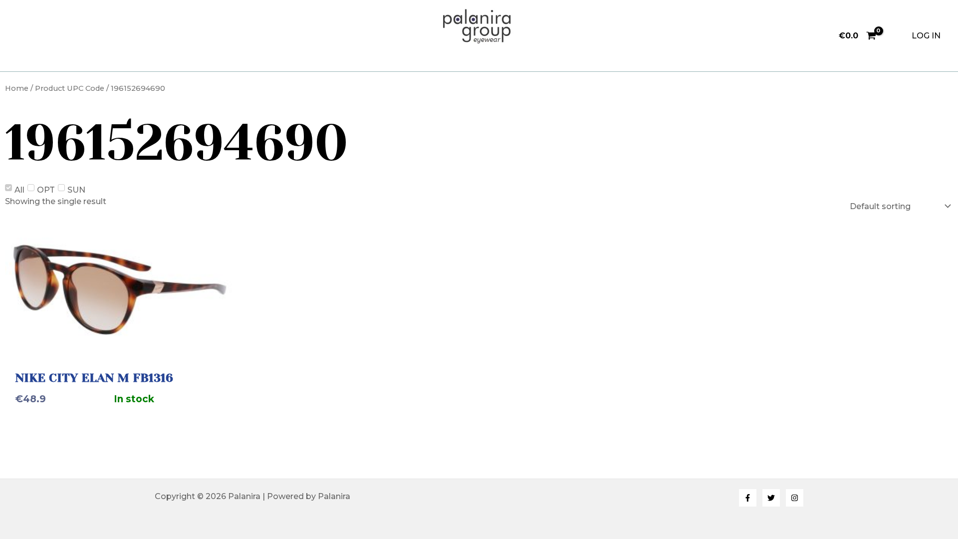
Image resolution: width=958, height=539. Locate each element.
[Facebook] (747, 498)
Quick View (119, 345)
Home (16, 88)
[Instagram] (794, 498)
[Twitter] (771, 498)
